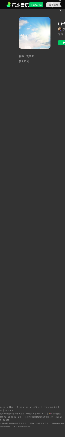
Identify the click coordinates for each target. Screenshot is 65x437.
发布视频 (53, 4)
